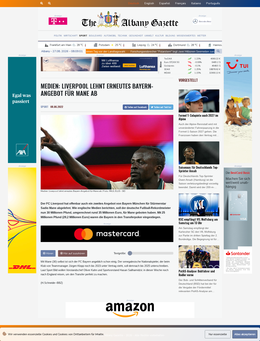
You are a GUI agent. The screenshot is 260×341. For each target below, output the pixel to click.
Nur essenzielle (218, 334)
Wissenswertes (186, 35)
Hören (49, 253)
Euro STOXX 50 (171, 57)
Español (164, 3)
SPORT (44, 107)
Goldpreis (169, 60)
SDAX (167, 64)
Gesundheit (136, 35)
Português (213, 3)
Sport (83, 35)
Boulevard (95, 35)
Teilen (136, 107)
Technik (122, 35)
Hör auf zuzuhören (74, 253)
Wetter (201, 35)
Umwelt (149, 35)
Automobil (110, 35)
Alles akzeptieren (244, 334)
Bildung (170, 35)
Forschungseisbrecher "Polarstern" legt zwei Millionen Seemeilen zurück (137, 51)
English (149, 3)
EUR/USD (168, 71)
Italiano (196, 3)
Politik (58, 35)
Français (180, 3)
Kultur (159, 35)
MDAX (167, 67)
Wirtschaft (70, 35)
